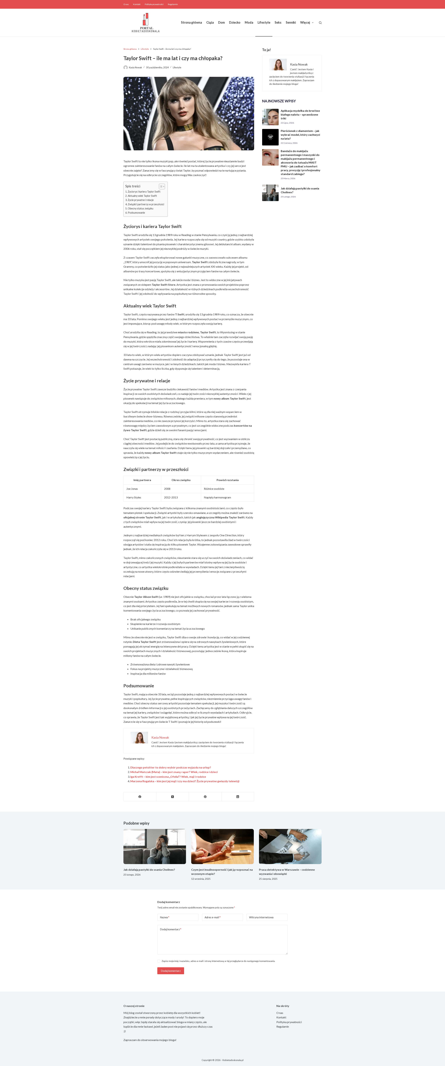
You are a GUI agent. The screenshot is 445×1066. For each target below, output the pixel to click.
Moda (249, 22)
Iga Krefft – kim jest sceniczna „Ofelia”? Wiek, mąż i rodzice (168, 776)
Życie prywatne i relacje (141, 199)
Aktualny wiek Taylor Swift (142, 195)
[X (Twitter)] (172, 796)
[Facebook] (140, 796)
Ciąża (210, 22)
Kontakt (136, 4)
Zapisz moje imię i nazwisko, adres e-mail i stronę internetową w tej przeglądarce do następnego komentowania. (218, 961)
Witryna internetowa (261, 917)
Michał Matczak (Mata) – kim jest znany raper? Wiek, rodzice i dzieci (174, 772)
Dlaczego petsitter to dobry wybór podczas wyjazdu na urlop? (170, 767)
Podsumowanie (136, 212)
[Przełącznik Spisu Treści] (160, 186)
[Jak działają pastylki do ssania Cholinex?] (154, 846)
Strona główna (191, 22)
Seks (278, 22)
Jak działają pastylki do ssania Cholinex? (149, 869)
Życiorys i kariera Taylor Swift (144, 191)
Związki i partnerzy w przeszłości (146, 204)
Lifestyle (264, 22)
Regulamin (173, 4)
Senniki (291, 22)
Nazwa (164, 917)
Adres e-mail (213, 917)
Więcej (305, 22)
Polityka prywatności (154, 4)
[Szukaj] (320, 22)
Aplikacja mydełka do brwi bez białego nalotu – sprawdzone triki (300, 114)
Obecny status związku (140, 208)
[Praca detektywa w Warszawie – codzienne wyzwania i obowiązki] (290, 846)
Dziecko (234, 22)
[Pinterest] (205, 796)
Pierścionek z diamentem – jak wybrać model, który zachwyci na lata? (300, 134)
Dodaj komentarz (170, 929)
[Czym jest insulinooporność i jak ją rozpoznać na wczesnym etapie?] (222, 846)
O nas (126, 4)
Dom (221, 22)
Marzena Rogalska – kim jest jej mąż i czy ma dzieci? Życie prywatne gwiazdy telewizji (184, 781)
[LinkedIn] (238, 796)
